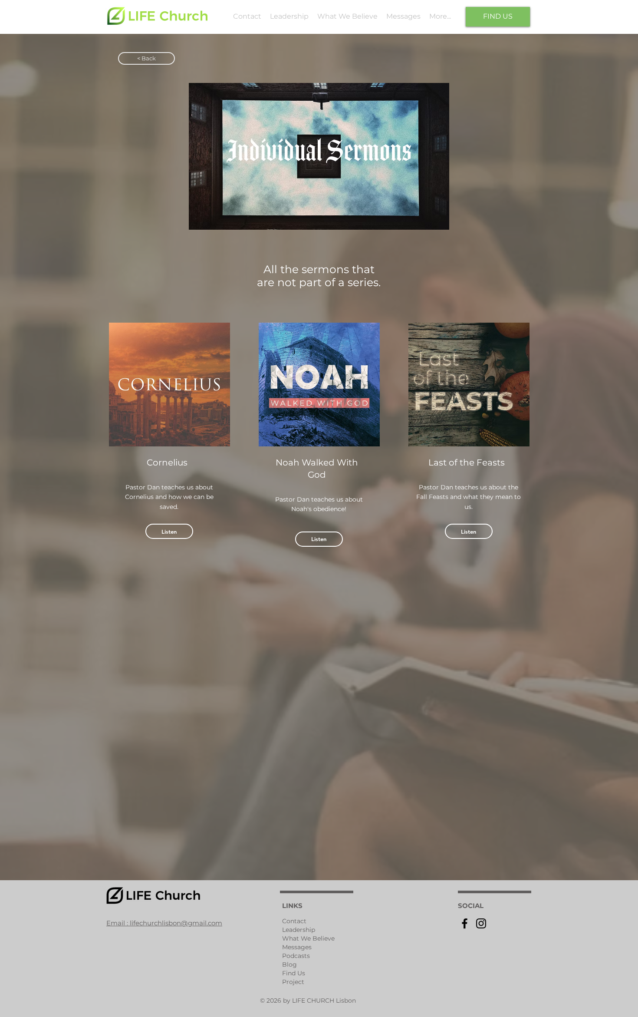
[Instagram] (481, 923)
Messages (297, 947)
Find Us (293, 973)
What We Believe (308, 938)
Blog (289, 964)
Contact (294, 921)
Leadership (298, 930)
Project (293, 982)
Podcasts (296, 956)
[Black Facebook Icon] (464, 923)
